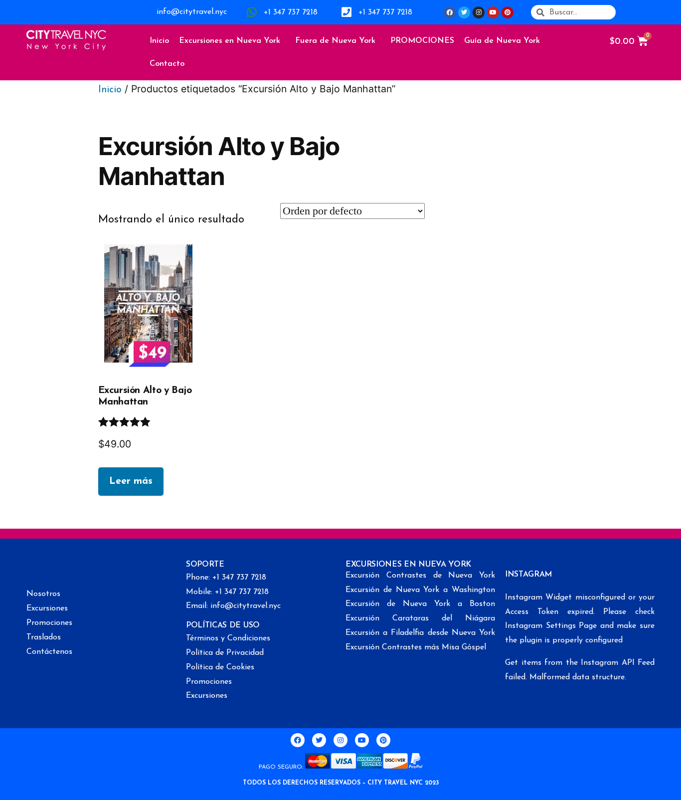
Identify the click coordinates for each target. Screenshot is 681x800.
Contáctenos (49, 652)
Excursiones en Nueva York (229, 41)
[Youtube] (493, 12)
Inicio (159, 41)
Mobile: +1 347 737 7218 (227, 592)
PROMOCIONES (422, 41)
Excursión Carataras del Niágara (420, 618)
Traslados (43, 637)
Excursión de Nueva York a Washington (420, 590)
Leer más (131, 481)
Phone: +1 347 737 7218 (226, 578)
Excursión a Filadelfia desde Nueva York (420, 633)
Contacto (167, 64)
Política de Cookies (220, 667)
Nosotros (43, 594)
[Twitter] (464, 12)
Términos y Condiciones (228, 638)
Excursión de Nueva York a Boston (420, 604)
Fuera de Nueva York (335, 41)
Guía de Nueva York (502, 41)
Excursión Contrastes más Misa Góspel (415, 647)
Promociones (49, 623)
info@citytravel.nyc (192, 12)
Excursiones (47, 608)
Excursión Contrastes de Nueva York (420, 576)
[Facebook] (450, 12)
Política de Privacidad (225, 653)
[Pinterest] (507, 12)
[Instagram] (479, 12)
